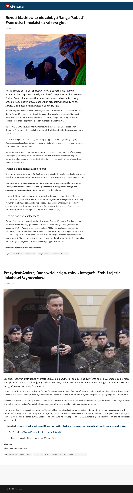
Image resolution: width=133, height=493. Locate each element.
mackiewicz (30, 254)
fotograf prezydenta (41, 454)
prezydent (73, 454)
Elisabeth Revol (16, 254)
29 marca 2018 (10, 28)
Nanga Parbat (43, 254)
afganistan (13, 454)
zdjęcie (82, 454)
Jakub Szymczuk (59, 454)
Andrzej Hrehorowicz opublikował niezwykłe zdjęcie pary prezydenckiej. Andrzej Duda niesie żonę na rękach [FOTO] (72, 426)
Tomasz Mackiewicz (59, 254)
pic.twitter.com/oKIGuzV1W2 (50, 432)
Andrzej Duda (25, 454)
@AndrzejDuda (28, 432)
